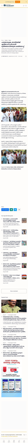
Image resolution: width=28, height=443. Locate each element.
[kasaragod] (11, 314)
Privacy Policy (4, 436)
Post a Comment (14, 291)
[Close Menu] (26, 1)
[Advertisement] (14, 23)
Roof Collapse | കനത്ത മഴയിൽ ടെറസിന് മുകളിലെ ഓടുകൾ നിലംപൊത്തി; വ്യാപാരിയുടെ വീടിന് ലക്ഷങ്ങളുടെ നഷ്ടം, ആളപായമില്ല (11, 220)
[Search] (26, 6)
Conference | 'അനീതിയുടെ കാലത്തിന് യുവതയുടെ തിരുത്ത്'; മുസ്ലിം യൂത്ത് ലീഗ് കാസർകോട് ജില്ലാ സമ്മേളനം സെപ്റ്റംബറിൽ (12, 243)
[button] (24, 6)
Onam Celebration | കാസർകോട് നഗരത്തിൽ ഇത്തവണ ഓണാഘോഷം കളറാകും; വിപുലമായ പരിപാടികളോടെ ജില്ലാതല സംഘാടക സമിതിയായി (14, 338)
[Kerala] (15, 314)
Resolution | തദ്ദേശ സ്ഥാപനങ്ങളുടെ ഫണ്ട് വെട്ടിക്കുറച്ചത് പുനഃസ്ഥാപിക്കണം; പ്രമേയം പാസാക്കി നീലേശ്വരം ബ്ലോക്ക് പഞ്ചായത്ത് (12, 276)
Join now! (17, 1)
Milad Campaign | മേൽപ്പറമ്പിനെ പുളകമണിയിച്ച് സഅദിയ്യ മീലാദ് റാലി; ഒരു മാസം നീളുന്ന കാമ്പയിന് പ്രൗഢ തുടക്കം (13, 346)
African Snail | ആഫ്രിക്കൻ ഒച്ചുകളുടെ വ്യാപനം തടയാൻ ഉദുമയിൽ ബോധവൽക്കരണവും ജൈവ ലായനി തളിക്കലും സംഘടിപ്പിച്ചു (12, 265)
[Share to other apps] (19, 209)
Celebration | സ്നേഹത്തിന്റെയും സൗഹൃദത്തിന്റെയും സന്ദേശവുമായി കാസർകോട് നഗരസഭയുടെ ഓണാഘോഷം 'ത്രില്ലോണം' (11, 254)
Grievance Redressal (13, 436)
